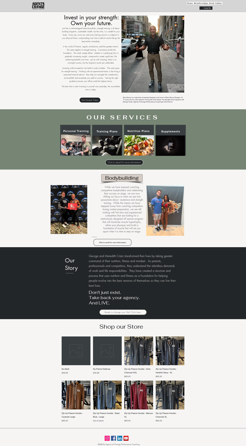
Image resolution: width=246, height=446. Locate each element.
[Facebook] (113, 438)
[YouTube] (126, 438)
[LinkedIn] (119, 438)
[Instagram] (107, 438)
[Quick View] (76, 350)
